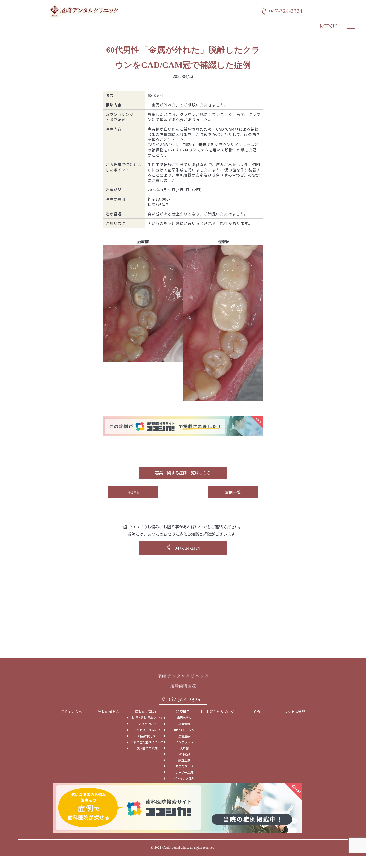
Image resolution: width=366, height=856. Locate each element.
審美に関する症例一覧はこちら (183, 473)
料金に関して (147, 736)
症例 (257, 712)
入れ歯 (184, 748)
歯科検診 (184, 754)
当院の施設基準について (147, 742)
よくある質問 (294, 712)
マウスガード (184, 766)
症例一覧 (233, 492)
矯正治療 (184, 760)
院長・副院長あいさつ (147, 717)
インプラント (184, 742)
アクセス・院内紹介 (147, 730)
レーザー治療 (184, 772)
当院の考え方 (108, 712)
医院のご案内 (145, 712)
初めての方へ (71, 712)
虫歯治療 (184, 736)
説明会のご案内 (147, 748)
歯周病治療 (184, 717)
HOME (133, 492)
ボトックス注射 (184, 778)
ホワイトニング (184, 730)
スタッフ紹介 (147, 724)
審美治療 (184, 724)
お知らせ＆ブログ (220, 712)
